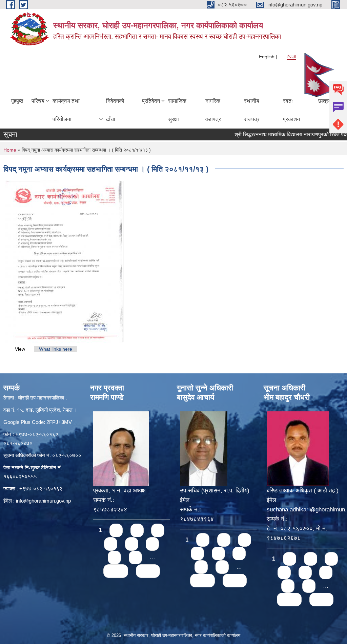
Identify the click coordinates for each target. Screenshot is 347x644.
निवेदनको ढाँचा (115, 110)
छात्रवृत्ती (327, 101)
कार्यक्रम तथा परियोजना (66, 110)
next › (115, 571)
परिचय (38, 101)
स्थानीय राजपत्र (252, 110)
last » (148, 571)
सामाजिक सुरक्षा (177, 110)
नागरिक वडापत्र (213, 110)
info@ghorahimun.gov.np (43, 501)
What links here (55, 349)
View (22, 349)
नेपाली (291, 57)
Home (9, 150)
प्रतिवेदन (151, 101)
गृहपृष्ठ (17, 101)
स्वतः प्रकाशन (291, 110)
